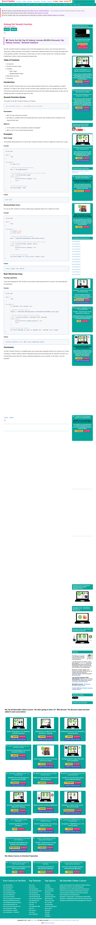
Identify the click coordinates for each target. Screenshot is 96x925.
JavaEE (13, 4)
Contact (60, 920)
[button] (5, 33)
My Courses (3, 4)
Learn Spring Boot (7, 885)
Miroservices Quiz (49, 900)
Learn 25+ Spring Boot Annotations (12, 898)
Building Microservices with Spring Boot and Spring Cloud (74, 889)
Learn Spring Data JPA (8, 890)
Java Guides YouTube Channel (80, 681)
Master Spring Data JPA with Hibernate (69, 894)
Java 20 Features (76, 271)
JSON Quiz (47, 916)
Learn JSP (31, 908)
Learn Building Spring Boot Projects (12, 902)
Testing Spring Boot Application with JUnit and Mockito (74, 892)
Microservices (36, 4)
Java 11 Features (76, 249)
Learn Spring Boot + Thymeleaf (11, 912)
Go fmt (6, 29)
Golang (13, 29)
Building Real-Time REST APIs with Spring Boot (72, 887)
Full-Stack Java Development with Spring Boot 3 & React (74, 890)
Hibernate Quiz (49, 898)
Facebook (89, 688)
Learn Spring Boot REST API (10, 904)
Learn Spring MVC (7, 889)
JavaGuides (82, 663)
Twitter (85, 688)
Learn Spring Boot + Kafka (9, 908)
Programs (65, 4)
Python (74, 4)
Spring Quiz (48, 892)
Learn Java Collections (8, 894)
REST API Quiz (48, 902)
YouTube (49, 4)
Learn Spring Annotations (35, 898)
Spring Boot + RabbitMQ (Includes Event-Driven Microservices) (76, 898)
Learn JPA (31, 904)
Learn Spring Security (34, 894)
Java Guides (34, 920)
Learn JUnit (32, 912)
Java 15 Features (76, 259)
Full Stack (42, 4)
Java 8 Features (76, 241)
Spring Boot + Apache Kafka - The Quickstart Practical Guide (75, 896)
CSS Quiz (47, 914)
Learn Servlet (32, 910)
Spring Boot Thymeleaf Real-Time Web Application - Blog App (75, 900)
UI (53, 4)
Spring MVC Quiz (49, 894)
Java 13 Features (76, 254)
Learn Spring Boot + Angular (10, 910)
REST (22, 4)
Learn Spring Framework (35, 890)
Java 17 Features (76, 264)
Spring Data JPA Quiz (50, 896)
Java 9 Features (76, 244)
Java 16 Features (76, 261)
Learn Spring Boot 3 (8, 887)
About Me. (78, 675)
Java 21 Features (76, 274)
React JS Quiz (48, 908)
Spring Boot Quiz (49, 890)
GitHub (79, 689)
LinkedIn (74, 689)
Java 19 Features (76, 269)
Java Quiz (47, 885)
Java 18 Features (76, 266)
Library (18, 4)
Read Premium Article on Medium (80, 170)
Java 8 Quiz (48, 887)
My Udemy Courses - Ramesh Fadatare (38, 10)
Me (79, 4)
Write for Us (75, 172)
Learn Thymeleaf (33, 914)
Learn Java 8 (32, 887)
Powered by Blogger (48, 923)
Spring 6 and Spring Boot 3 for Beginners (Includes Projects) (75, 885)
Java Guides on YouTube (41, 13)
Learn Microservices (34, 900)
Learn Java (31, 885)
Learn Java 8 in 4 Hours (8, 896)
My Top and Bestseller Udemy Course (81, 685)
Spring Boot (28, 4)
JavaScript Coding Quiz (51, 906)
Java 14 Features (76, 256)
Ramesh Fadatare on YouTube (56, 15)
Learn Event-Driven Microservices (11, 906)
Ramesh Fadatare (80, 655)
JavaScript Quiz (49, 904)
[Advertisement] (36, 371)
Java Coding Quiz (49, 889)
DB (60, 4)
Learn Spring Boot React (9, 892)
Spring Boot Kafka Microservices (11, 900)
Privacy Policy (53, 920)
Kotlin (70, 4)
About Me (65, 920)
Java (9, 4)
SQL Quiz (47, 912)
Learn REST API (33, 902)
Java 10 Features (76, 246)
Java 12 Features (76, 251)
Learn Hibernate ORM (34, 906)
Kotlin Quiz (47, 910)
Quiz (56, 4)
